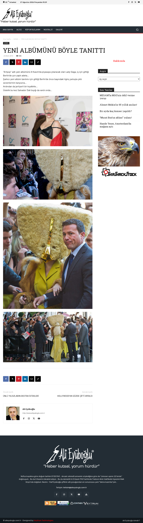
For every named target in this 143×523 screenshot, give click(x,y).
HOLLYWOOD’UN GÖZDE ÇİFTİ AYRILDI (74, 396)
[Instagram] (132, 2)
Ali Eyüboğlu (28, 409)
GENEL (15, 39)
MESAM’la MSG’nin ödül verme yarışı (117, 97)
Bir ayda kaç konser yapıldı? (116, 111)
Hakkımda (119, 60)
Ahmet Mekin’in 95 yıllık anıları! (118, 104)
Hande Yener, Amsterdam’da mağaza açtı (115, 125)
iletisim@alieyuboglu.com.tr (75, 487)
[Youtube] (138, 2)
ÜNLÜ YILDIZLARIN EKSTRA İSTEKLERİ (21, 396)
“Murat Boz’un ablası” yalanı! (116, 117)
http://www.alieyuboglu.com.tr (33, 413)
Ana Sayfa (7, 39)
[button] (137, 29)
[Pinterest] (19, 62)
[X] (135, 2)
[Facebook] (128, 2)
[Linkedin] (25, 62)
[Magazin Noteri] (86, 494)
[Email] (31, 62)
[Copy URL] (38, 62)
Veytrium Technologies (43, 520)
